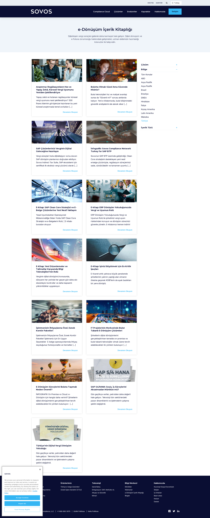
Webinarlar (129, 490)
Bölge (144, 69)
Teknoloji (96, 483)
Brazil (143, 90)
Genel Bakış (96, 487)
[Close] (40, 469)
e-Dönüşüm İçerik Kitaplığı (134, 493)
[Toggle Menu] (167, 3)
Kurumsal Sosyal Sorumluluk (164, 487)
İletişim (175, 11)
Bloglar (127, 496)
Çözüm (144, 65)
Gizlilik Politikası (79, 511)
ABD (143, 78)
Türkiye (144, 121)
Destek (151, 3)
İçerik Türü (147, 127)
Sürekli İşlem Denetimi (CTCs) (71, 490)
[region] (22, 491)
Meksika (145, 117)
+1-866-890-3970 (63, 511)
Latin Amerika (147, 113)
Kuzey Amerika (148, 109)
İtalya (143, 105)
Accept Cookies (22, 498)
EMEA (144, 98)
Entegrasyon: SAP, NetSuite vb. (103, 490)
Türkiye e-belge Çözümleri (70, 487)
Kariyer (159, 3)
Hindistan (145, 101)
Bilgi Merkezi (131, 483)
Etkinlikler (128, 487)
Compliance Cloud (101, 12)
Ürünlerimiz (66, 483)
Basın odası (158, 496)
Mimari (94, 496)
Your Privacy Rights (22, 509)
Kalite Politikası (93, 511)
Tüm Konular (146, 74)
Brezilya (144, 94)
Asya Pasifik (146, 82)
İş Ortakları (158, 493)
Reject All (22, 503)
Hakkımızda (159, 483)
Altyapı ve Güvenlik (99, 493)
